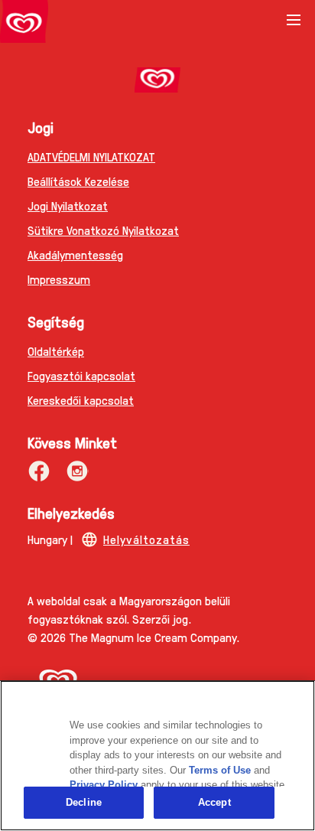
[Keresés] (255, 21)
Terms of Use (220, 770)
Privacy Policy (104, 784)
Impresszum (59, 279)
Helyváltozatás (146, 539)
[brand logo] (157, 80)
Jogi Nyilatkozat (68, 205)
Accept (214, 802)
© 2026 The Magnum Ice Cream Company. (133, 637)
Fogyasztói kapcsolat (81, 375)
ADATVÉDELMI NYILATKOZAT (91, 156)
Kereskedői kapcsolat (81, 400)
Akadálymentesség (75, 254)
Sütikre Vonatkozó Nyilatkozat (103, 230)
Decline (84, 802)
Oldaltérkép (56, 351)
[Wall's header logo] (24, 24)
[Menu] (293, 25)
